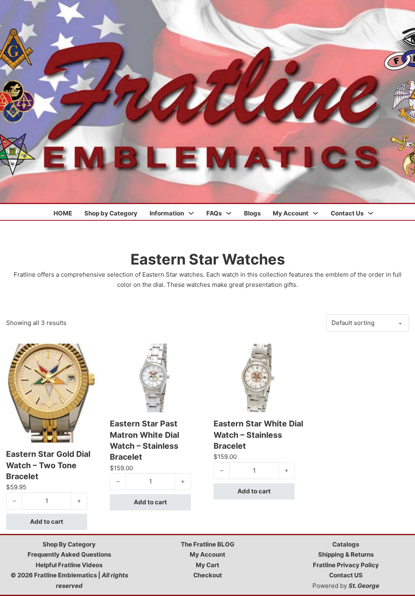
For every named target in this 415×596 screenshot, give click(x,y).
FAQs (214, 213)
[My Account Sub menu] (315, 213)
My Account (290, 213)
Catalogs (345, 544)
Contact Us (347, 213)
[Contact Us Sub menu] (371, 213)
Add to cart (46, 521)
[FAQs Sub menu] (229, 213)
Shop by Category (110, 213)
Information (167, 213)
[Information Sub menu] (191, 213)
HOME (62, 213)
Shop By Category (69, 544)
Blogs (252, 213)
